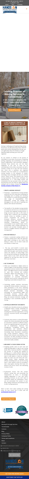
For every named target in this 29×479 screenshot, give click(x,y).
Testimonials (5, 426)
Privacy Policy (6, 433)
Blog (3, 431)
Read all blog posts (14, 110)
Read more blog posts (8, 399)
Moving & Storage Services (9, 424)
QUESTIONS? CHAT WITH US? (14, 477)
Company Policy (6, 436)
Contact (4, 429)
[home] (9, 9)
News (3, 440)
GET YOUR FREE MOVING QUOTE (14, 474)
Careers (7, 4)
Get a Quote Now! (14, 455)
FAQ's (13, 4)
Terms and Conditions (8, 438)
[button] (26, 9)
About (3, 422)
